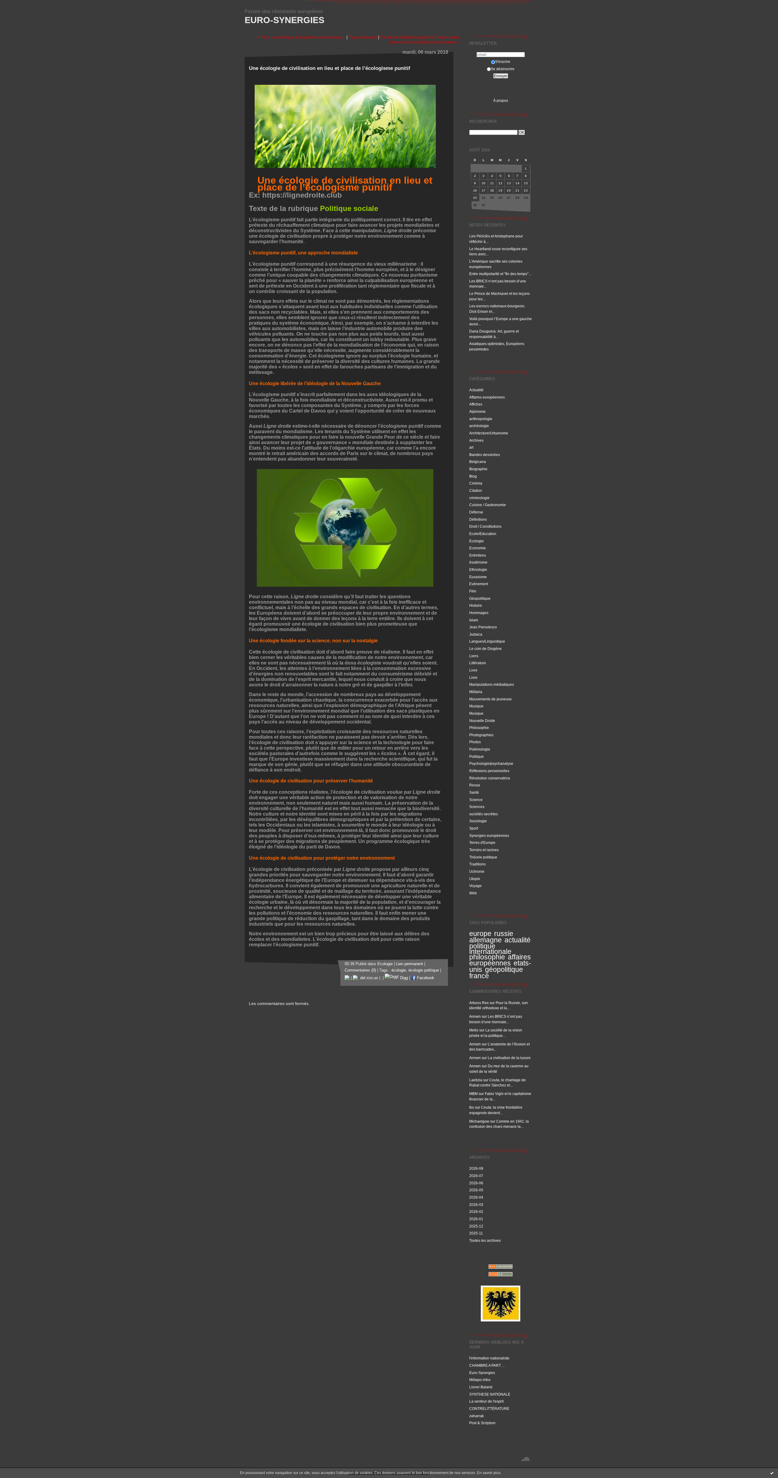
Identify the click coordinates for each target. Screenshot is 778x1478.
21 (517, 190)
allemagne (485, 940)
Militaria (475, 692)
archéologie (479, 426)
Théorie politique (483, 857)
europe (480, 934)
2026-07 (476, 1176)
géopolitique (504, 969)
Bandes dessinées (484, 455)
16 (475, 190)
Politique (476, 756)
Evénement (478, 584)
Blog (473, 476)
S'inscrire (502, 62)
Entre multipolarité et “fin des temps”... (500, 274)
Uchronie (476, 871)
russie (503, 934)
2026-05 (476, 1190)
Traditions (477, 864)
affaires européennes (500, 960)
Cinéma (475, 483)
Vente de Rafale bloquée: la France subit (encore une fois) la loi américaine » (419, 39)
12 (500, 183)
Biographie (478, 469)
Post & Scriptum (482, 1423)
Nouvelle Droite (482, 721)
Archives (476, 440)
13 (509, 183)
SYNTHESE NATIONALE (489, 1394)
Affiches (475, 404)
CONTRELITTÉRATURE (489, 1409)
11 (492, 183)
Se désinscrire (503, 69)
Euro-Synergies (284, 20)
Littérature (477, 663)
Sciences (476, 807)
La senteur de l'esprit (486, 1401)
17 (484, 190)
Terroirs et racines (484, 850)
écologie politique (423, 970)
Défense (476, 512)
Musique (476, 706)
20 (509, 190)
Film (472, 591)
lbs (471, 1107)
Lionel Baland (480, 1387)
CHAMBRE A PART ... (486, 1365)
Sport (473, 828)
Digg (403, 978)
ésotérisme (478, 562)
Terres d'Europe (482, 842)
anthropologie (480, 419)
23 (475, 197)
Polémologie (479, 749)
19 (500, 190)
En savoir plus (489, 1473)
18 (492, 190)
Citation (475, 490)
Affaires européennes (487, 397)
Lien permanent (409, 964)
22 (526, 190)
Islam (473, 620)
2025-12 (476, 1226)
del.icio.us (368, 978)
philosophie (487, 957)
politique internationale (490, 948)
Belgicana (477, 462)
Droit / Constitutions (485, 526)
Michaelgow (479, 1121)
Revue (474, 785)
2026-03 (476, 1205)
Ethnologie (478, 570)
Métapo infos (480, 1380)
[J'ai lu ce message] (771, 1472)
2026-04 (476, 1197)
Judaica (475, 634)
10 (484, 183)
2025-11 (476, 1233)
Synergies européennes (489, 835)
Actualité (476, 390)
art (471, 447)
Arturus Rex (479, 1003)
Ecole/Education (482, 534)
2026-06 (476, 1183)
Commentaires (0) (360, 970)
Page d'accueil (363, 37)
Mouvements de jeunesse (490, 699)
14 (517, 183)
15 (526, 183)
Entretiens (477, 555)
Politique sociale (349, 208)
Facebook (425, 978)
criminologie (479, 498)
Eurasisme (478, 577)
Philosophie (479, 728)
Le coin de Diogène (485, 649)
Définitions (478, 519)
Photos (475, 742)
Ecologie (476, 541)
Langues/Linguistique (487, 641)
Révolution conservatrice (489, 778)
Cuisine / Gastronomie (487, 505)
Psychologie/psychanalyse (491, 763)
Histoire (475, 605)
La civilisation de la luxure (509, 1058)
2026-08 (476, 1168)
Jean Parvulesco (483, 627)
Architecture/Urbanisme (488, 433)
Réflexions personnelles (489, 771)
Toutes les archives (485, 1240)
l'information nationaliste (489, 1358)
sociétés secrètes (483, 814)
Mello (473, 1030)
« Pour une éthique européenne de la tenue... (301, 37)
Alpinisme (477, 411)
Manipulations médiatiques (491, 684)
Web (473, 893)
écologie (398, 970)
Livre (473, 670)
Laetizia (475, 1080)
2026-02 (476, 1212)
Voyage (475, 886)
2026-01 (476, 1219)
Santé (474, 792)
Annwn (475, 1016)
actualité (517, 940)
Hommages (478, 613)
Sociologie (478, 821)
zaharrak (476, 1416)
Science (476, 800)
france (479, 976)
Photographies (481, 735)
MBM (473, 1094)
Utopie (474, 879)
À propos (500, 100)
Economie (477, 548)
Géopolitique (480, 598)
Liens (473, 656)
